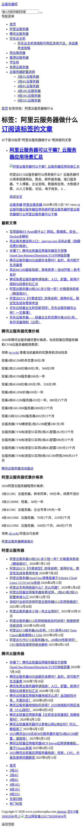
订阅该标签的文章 (27, 129)
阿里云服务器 (19, 29)
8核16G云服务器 (29, 95)
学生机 (14, 62)
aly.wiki (14, 533)
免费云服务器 (19, 67)
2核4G (14, 775)
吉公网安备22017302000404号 (45, 816)
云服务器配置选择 (22, 72)
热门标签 (16, 803)
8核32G (15, 794)
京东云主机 (17, 38)
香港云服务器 (19, 57)
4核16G (15, 784)
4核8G (14, 780)
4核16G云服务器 (29, 91)
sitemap (61, 811)
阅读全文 (16, 196)
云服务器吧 (10, 4)
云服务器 (16, 204)
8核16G (15, 789)
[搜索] (40, 12)
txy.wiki (14, 352)
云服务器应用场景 (35, 209)
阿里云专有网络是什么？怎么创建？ (35, 587)
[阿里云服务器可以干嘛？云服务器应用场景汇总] (45, 166)
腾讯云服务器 (19, 34)
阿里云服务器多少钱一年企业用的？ (35, 611)
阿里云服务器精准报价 (17, 541)
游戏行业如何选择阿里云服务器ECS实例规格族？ (44, 602)
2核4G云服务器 (28, 81)
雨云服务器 (17, 53)
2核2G (14, 770)
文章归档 (16, 799)
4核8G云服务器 (28, 86)
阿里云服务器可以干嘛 (41, 214)
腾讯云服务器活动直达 (17, 468)
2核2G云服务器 (28, 76)
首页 (13, 24)
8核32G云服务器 (29, 100)
